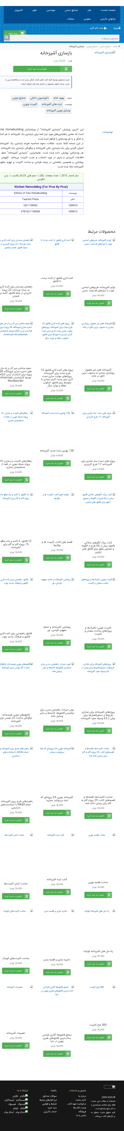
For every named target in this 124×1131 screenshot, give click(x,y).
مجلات (70, 19)
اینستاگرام (10, 1100)
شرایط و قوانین (49, 1104)
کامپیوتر (19, 10)
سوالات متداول (50, 1096)
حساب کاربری (50, 1112)
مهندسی (50, 10)
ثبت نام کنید (97, 28)
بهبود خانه (58, 98)
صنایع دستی (71, 10)
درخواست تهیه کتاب (76, 1104)
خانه (115, 47)
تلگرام (16, 1096)
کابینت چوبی (30, 104)
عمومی (87, 19)
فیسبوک (13, 1104)
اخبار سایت (80, 1100)
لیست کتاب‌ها (79, 1108)
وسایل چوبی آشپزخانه (58, 110)
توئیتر (16, 1108)
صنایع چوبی (92, 47)
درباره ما (82, 1096)
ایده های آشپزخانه (52, 104)
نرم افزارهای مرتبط (48, 1100)
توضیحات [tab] (107, 132)
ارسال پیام (10, 1112)
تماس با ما (81, 1116)
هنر (89, 10)
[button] (98, 303)
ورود (116, 28)
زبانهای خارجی (107, 19)
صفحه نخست (108, 10)
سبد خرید (52, 1108)
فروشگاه (82, 1112)
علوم (34, 10)
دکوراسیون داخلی (39, 98)
